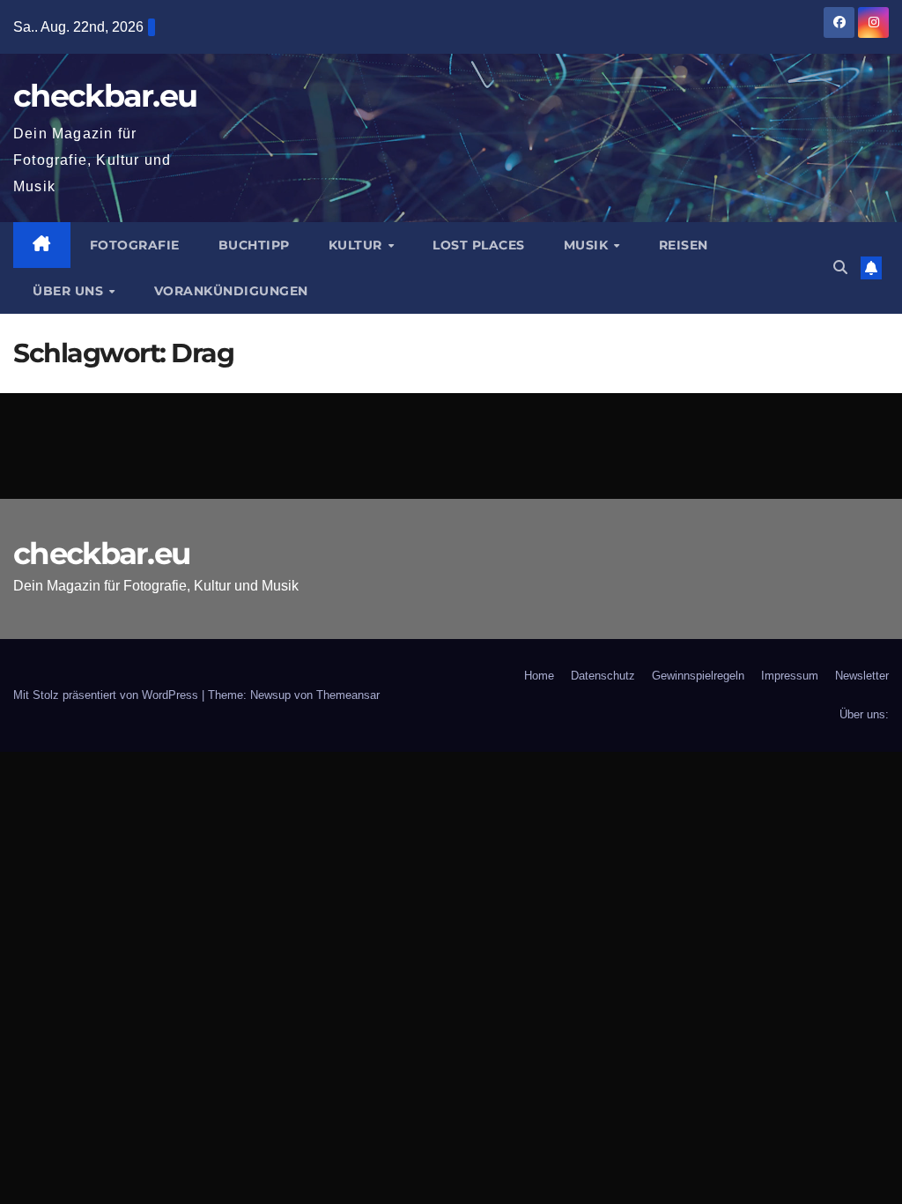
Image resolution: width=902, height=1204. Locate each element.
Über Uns (70, 291)
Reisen (683, 245)
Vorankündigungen (231, 291)
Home (539, 675)
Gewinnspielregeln (698, 675)
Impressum (789, 675)
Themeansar (348, 695)
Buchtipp (254, 245)
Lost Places (479, 245)
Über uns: (864, 714)
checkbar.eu (104, 96)
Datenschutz (603, 675)
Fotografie (135, 245)
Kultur (358, 245)
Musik (588, 245)
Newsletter (862, 675)
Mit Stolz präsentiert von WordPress (107, 695)
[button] (840, 267)
